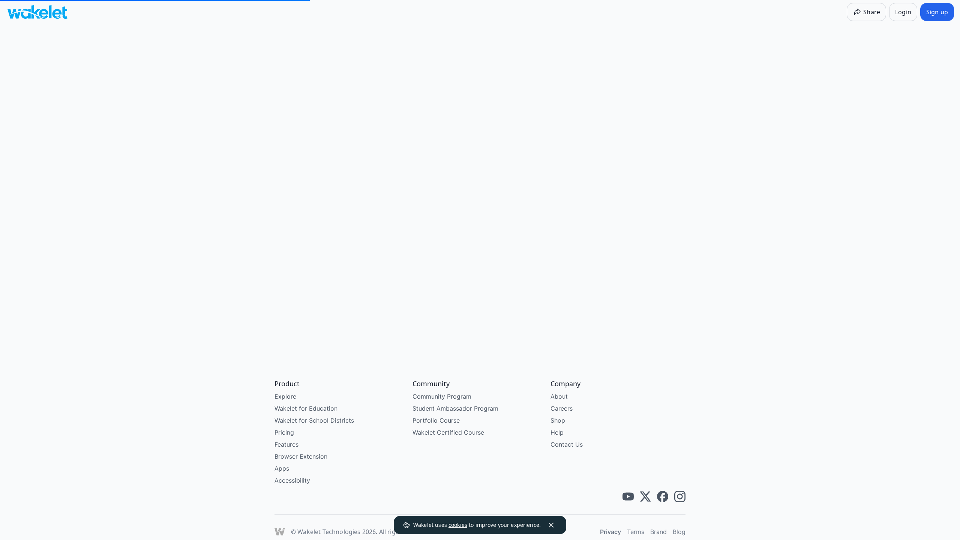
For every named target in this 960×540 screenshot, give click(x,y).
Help (557, 432)
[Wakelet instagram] (680, 496)
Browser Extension (300, 456)
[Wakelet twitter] (645, 496)
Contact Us (566, 444)
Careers (561, 408)
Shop (557, 420)
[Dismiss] (551, 525)
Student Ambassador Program (455, 408)
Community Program (441, 396)
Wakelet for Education (306, 408)
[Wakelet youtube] (628, 496)
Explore (285, 396)
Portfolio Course (436, 420)
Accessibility (292, 480)
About (559, 396)
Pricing (284, 432)
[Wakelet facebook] (662, 496)
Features (286, 444)
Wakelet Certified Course (448, 432)
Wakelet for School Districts (314, 420)
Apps (281, 468)
